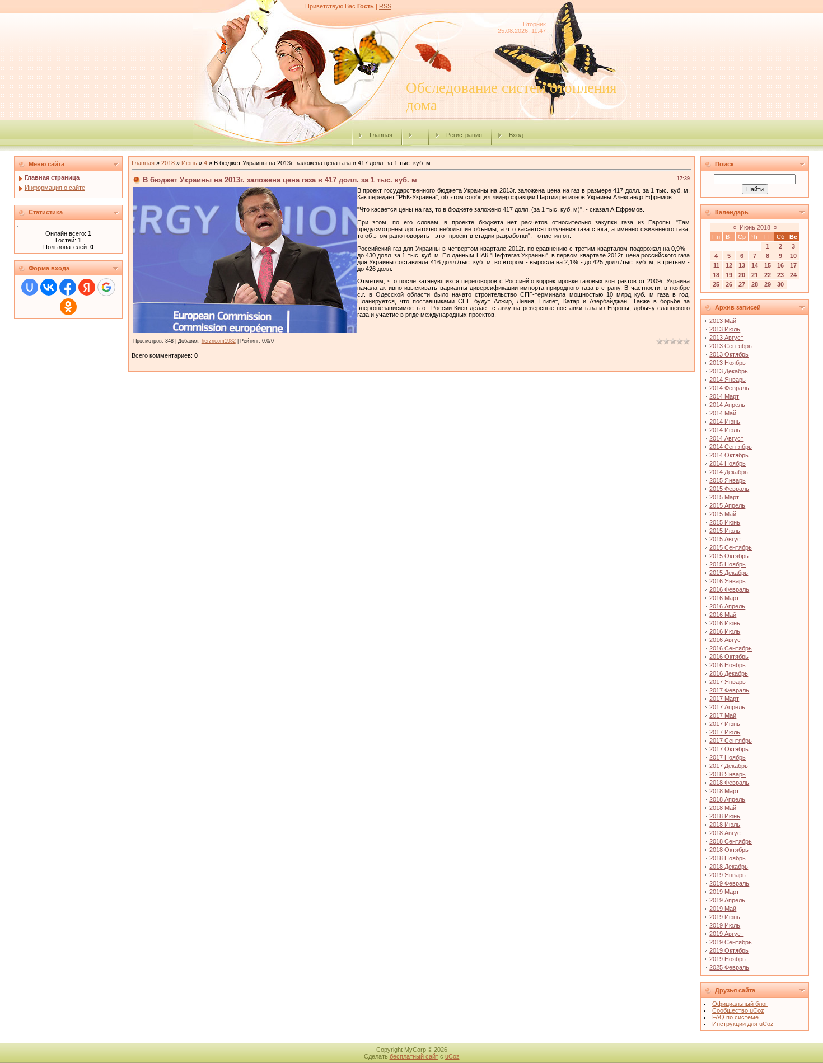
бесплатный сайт (414, 1056)
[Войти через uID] (29, 287)
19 (729, 274)
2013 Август (726, 337)
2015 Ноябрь (727, 564)
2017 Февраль (729, 690)
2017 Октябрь (729, 749)
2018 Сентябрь (730, 841)
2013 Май (722, 320)
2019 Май (722, 908)
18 (716, 274)
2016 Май (722, 614)
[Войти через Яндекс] (86, 287)
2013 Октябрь (729, 354)
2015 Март (724, 497)
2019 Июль (724, 925)
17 (793, 265)
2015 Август (726, 539)
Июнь (189, 163)
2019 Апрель (727, 900)
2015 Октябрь (729, 555)
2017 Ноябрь (727, 757)
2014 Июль (724, 430)
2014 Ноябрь (727, 463)
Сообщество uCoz (738, 1010)
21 (754, 274)
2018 (168, 163)
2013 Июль (724, 329)
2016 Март (724, 597)
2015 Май (722, 514)
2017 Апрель (727, 707)
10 (793, 255)
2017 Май (722, 715)
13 (741, 265)
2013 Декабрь (728, 371)
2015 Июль (724, 530)
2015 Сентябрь (730, 547)
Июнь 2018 (755, 227)
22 (767, 274)
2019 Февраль (729, 883)
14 (754, 265)
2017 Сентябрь (730, 740)
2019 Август (726, 933)
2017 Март (724, 698)
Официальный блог (740, 1003)
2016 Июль (724, 631)
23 (780, 274)
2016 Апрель (727, 606)
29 (767, 284)
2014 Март (724, 396)
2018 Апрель (727, 799)
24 (793, 274)
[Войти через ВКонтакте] (48, 287)
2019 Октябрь (729, 950)
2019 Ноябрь (727, 959)
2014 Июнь (724, 421)
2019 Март (724, 891)
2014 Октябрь (729, 455)
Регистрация (464, 135)
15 (767, 265)
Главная (381, 135)
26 (729, 284)
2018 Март (724, 791)
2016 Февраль (729, 589)
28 (754, 284)
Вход (516, 135)
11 (716, 265)
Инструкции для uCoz (743, 1023)
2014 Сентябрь (730, 446)
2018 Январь (727, 774)
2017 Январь (727, 681)
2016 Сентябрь (730, 648)
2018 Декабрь (728, 866)
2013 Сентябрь (730, 346)
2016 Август (726, 639)
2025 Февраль (729, 967)
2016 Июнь (724, 623)
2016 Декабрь (728, 673)
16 (780, 265)
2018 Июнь (724, 816)
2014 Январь (727, 379)
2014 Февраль (729, 388)
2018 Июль (724, 824)
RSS (385, 6)
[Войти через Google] (106, 287)
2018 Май (722, 807)
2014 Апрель (727, 404)
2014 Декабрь (728, 472)
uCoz (452, 1056)
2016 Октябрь (729, 656)
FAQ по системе (735, 1017)
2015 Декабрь (728, 572)
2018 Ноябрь (727, 858)
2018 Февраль (729, 782)
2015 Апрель (727, 505)
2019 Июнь (724, 917)
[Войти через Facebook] (67, 287)
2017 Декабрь (728, 765)
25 (716, 284)
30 (780, 284)
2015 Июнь (724, 522)
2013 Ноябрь (727, 362)
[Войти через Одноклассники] (68, 306)
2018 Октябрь (729, 849)
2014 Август (726, 438)
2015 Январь (727, 480)
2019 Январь (727, 875)
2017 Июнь (724, 723)
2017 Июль (724, 732)
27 (741, 284)
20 (741, 274)
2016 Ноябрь (727, 665)
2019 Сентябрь (730, 942)
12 (729, 265)
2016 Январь (727, 581)
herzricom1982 (219, 341)
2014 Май (722, 413)
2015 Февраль (729, 488)
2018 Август (726, 833)
